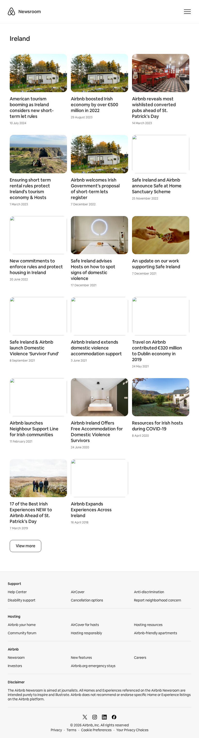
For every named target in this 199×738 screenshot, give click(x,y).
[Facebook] (114, 717)
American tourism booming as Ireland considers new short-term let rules (32, 107)
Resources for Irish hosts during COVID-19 (157, 426)
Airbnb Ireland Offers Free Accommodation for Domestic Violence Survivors (97, 431)
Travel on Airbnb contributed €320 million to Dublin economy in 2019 (157, 350)
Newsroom (29, 11)
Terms (71, 730)
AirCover (77, 592)
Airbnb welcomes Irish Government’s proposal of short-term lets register (95, 188)
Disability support (21, 600)
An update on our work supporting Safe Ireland (156, 263)
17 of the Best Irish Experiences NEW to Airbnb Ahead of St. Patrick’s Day (31, 512)
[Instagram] (95, 717)
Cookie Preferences (96, 730)
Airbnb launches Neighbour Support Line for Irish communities (34, 428)
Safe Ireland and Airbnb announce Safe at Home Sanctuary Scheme (157, 185)
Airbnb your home (22, 625)
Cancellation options (87, 600)
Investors (15, 666)
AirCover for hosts (85, 625)
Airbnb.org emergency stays (93, 666)
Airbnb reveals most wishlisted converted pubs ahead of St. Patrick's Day (154, 107)
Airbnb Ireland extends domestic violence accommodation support (96, 347)
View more (25, 545)
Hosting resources (148, 625)
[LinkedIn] (104, 717)
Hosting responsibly (86, 633)
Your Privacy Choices (132, 730)
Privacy (56, 730)
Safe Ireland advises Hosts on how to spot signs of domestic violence (93, 269)
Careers (140, 657)
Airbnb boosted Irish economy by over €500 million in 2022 (94, 104)
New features (81, 657)
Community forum (22, 633)
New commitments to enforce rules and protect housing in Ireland (36, 266)
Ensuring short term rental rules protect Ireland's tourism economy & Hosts (30, 188)
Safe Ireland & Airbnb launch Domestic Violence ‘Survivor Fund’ (34, 347)
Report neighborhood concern (157, 600)
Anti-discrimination (149, 592)
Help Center (17, 592)
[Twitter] (85, 717)
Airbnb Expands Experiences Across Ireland (91, 509)
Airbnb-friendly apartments (155, 633)
